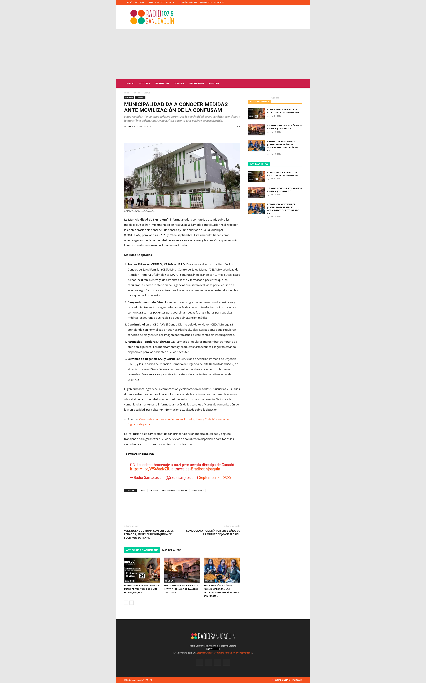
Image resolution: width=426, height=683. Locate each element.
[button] (298, 83)
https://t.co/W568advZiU (150, 469)
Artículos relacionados (142, 550)
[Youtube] (299, 2)
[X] (293, 2)
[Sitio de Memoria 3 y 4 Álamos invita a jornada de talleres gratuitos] (182, 570)
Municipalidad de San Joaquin (174, 490)
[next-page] (131, 603)
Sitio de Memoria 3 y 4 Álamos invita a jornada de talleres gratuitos (181, 589)
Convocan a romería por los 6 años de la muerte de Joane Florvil (213, 532)
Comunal (140, 97)
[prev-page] (126, 603)
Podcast (219, 2)
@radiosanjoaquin (205, 469)
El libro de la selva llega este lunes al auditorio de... (284, 111)
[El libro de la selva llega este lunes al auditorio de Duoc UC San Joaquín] (142, 570)
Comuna (179, 83)
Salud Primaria (197, 490)
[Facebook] (282, 2)
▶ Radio (214, 83)
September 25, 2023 (215, 477)
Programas (196, 83)
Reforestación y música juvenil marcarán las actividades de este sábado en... (283, 146)
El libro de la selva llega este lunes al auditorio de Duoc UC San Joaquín (141, 589)
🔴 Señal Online (188, 2)
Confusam (153, 490)
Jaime (130, 126)
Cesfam (142, 490)
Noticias (144, 83)
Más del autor (171, 550)
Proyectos (206, 2)
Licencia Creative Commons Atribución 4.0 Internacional (224, 652)
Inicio (130, 83)
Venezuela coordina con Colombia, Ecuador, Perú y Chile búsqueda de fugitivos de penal (149, 534)
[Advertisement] (213, 54)
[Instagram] (288, 2)
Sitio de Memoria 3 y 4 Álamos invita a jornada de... (284, 127)
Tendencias (162, 83)
